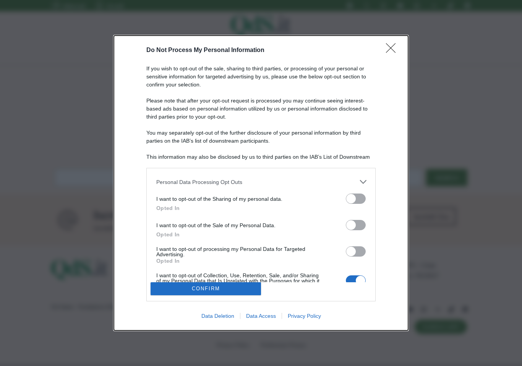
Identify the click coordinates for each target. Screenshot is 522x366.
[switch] (356, 199)
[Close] (393, 50)
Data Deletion (217, 316)
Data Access (261, 316)
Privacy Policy (304, 316)
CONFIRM (206, 288)
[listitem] (261, 182)
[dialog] (261, 183)
